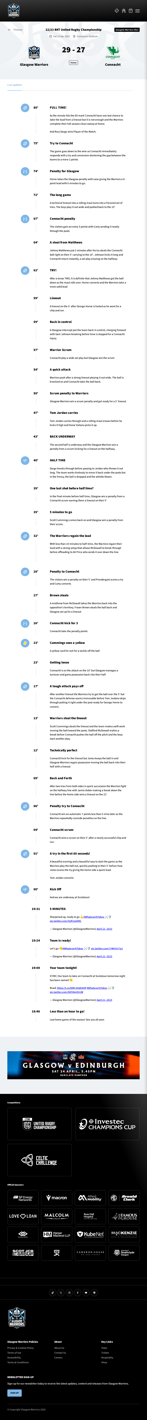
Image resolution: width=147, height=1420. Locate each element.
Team (104, 1348)
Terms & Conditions (18, 1362)
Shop (104, 1362)
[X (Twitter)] (61, 1292)
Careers (58, 1357)
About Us (59, 1348)
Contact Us (60, 1353)
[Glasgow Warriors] (13, 11)
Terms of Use (14, 1353)
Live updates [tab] (14, 85)
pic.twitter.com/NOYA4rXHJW (66, 992)
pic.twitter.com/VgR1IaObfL (65, 921)
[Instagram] (69, 1292)
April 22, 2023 (104, 929)
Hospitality (107, 1357)
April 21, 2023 (104, 1000)
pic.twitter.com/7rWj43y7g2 (107, 948)
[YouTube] (86, 1292)
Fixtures (18, 30)
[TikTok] (52, 1292)
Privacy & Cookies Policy (20, 1348)
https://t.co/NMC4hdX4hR (71, 988)
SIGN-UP (14, 1392)
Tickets (105, 1353)
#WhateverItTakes (94, 917)
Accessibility (14, 1357)
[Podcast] (94, 1292)
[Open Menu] (137, 11)
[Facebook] (77, 1292)
